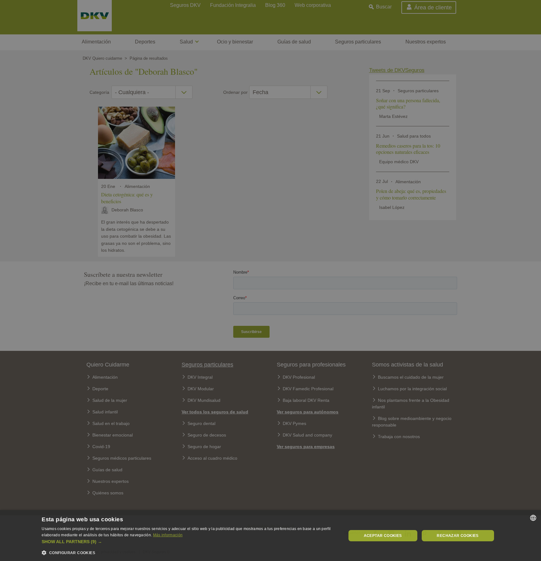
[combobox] (533, 518)
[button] (189, 541)
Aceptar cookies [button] (383, 535)
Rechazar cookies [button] (457, 535)
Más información (168, 535)
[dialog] (270, 535)
